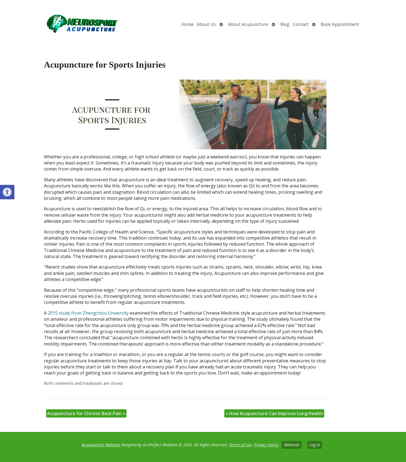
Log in (314, 444)
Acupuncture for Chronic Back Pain (86, 413)
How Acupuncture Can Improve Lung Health (274, 413)
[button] (7, 192)
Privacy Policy (266, 444)
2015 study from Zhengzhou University (88, 313)
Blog (284, 24)
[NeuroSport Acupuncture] (67, 24)
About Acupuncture (248, 24)
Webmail (291, 444)
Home (187, 24)
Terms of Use (240, 444)
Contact (301, 24)
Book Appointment (340, 24)
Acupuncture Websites (101, 444)
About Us (206, 24)
